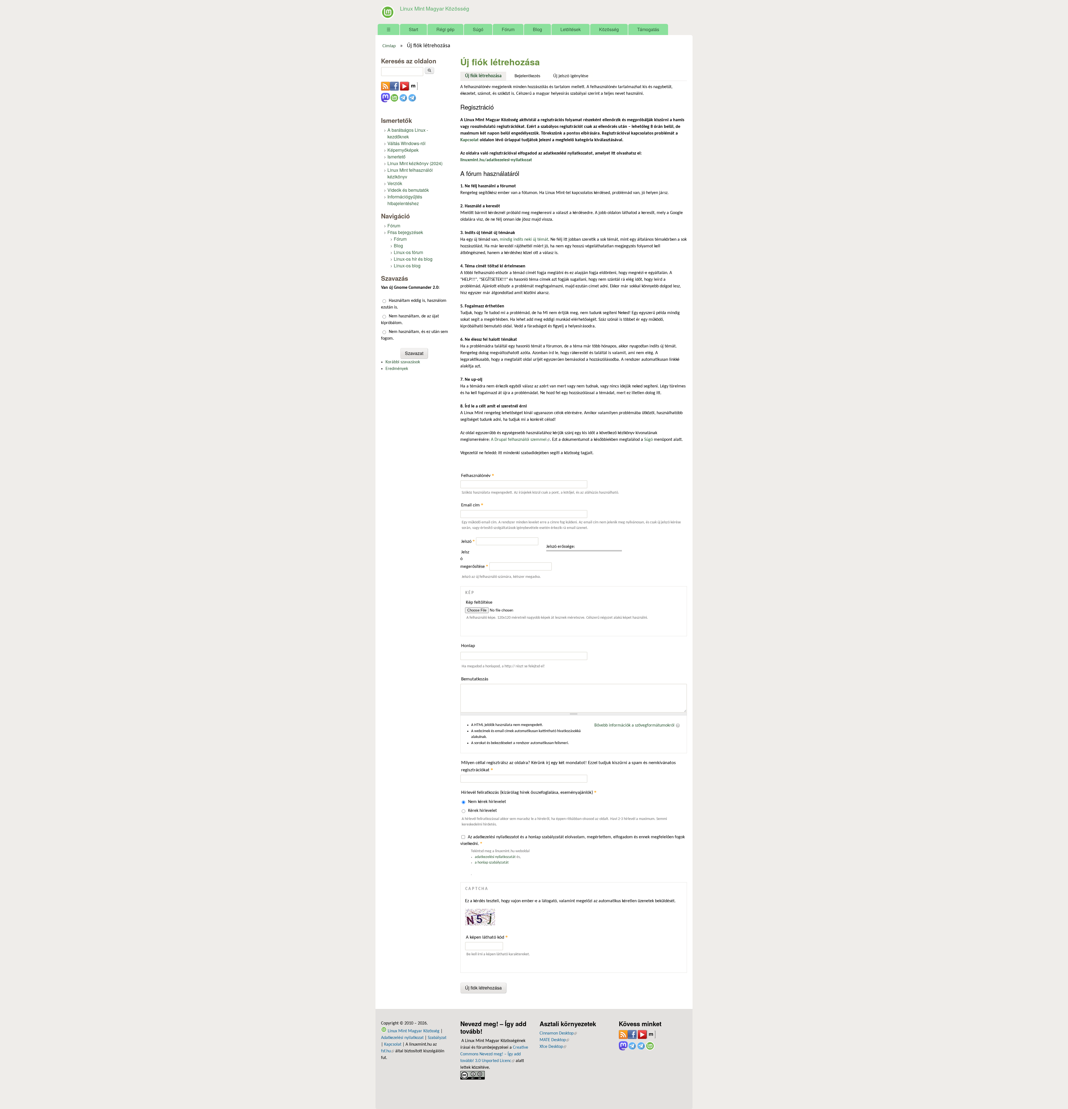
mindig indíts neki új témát (524, 239)
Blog (537, 29)
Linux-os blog (407, 265)
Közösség (609, 29)
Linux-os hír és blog (413, 259)
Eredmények (396, 369)
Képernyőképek (403, 150)
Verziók (394, 183)
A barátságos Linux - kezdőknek (407, 133)
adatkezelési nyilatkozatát (495, 857)
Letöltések (570, 29)
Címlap (389, 46)
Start (413, 29)
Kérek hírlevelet (482, 811)
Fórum (508, 29)
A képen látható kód (487, 937)
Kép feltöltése (479, 602)
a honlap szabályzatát (492, 862)
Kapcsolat (392, 1044)
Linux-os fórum (408, 252)
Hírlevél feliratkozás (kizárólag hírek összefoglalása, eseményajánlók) (529, 792)
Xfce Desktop (553, 1047)
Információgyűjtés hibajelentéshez (404, 200)
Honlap (468, 645)
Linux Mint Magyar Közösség (434, 8)
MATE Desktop (554, 1040)
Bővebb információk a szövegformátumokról (634, 725)
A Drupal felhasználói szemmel (520, 439)
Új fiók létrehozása (485, 76)
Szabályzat (437, 1038)
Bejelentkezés (527, 76)
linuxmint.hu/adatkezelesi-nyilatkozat (496, 160)
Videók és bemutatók (408, 190)
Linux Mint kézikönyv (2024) (414, 163)
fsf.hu (387, 1051)
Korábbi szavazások (402, 362)
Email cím (472, 505)
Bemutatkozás (474, 679)
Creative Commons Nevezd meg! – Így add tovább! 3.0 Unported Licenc (494, 1054)
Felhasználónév (477, 475)
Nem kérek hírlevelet (487, 802)
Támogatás (648, 29)
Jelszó (468, 541)
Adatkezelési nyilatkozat (402, 1038)
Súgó (478, 29)
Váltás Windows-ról (406, 143)
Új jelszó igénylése (570, 76)
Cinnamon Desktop (558, 1033)
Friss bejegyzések (405, 232)
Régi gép (445, 29)
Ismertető (396, 156)
